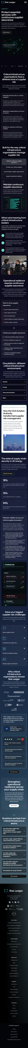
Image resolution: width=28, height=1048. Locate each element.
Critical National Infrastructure (14, 944)
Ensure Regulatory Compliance (14, 925)
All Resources (14, 960)
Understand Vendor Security (14, 922)
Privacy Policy (14, 1031)
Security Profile (14, 1037)
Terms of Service (14, 1034)
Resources (14, 957)
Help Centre (14, 984)
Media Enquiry (14, 1010)
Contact (14, 1016)
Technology (14, 952)
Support (14, 981)
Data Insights (14, 968)
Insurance (14, 949)
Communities (14, 938)
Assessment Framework (14, 997)
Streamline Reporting (14, 930)
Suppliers (14, 994)
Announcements (14, 1013)
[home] (8, 2)
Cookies (14, 1029)
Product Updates (14, 989)
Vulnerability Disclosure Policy (14, 1039)
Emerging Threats (14, 965)
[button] (25, 2)
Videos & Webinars (14, 976)
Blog (14, 962)
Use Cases (14, 920)
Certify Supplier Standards (14, 928)
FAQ (14, 986)
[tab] (14, 162)
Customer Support (14, 992)
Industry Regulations (14, 973)
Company (14, 1002)
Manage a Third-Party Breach (14, 933)
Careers (14, 1008)
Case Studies (14, 970)
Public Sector (14, 941)
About (14, 1005)
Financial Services (14, 946)
